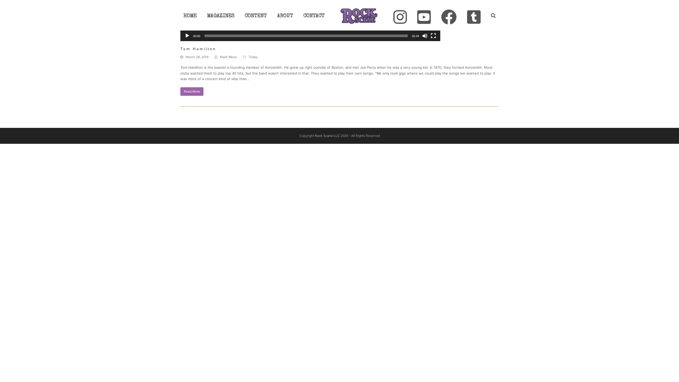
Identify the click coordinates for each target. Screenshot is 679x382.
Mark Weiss (228, 57)
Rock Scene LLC (327, 136)
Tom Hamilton (198, 49)
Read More (192, 91)
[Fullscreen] (433, 35)
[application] (310, 36)
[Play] (187, 35)
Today (253, 57)
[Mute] (425, 35)
